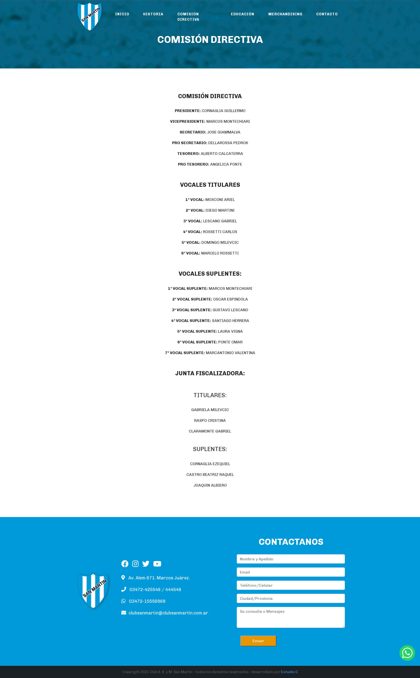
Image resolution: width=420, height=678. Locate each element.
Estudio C (289, 672)
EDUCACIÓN (242, 14)
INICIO (122, 14)
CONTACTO (327, 14)
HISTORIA (153, 14)
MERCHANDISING (285, 14)
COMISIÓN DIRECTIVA (188, 17)
